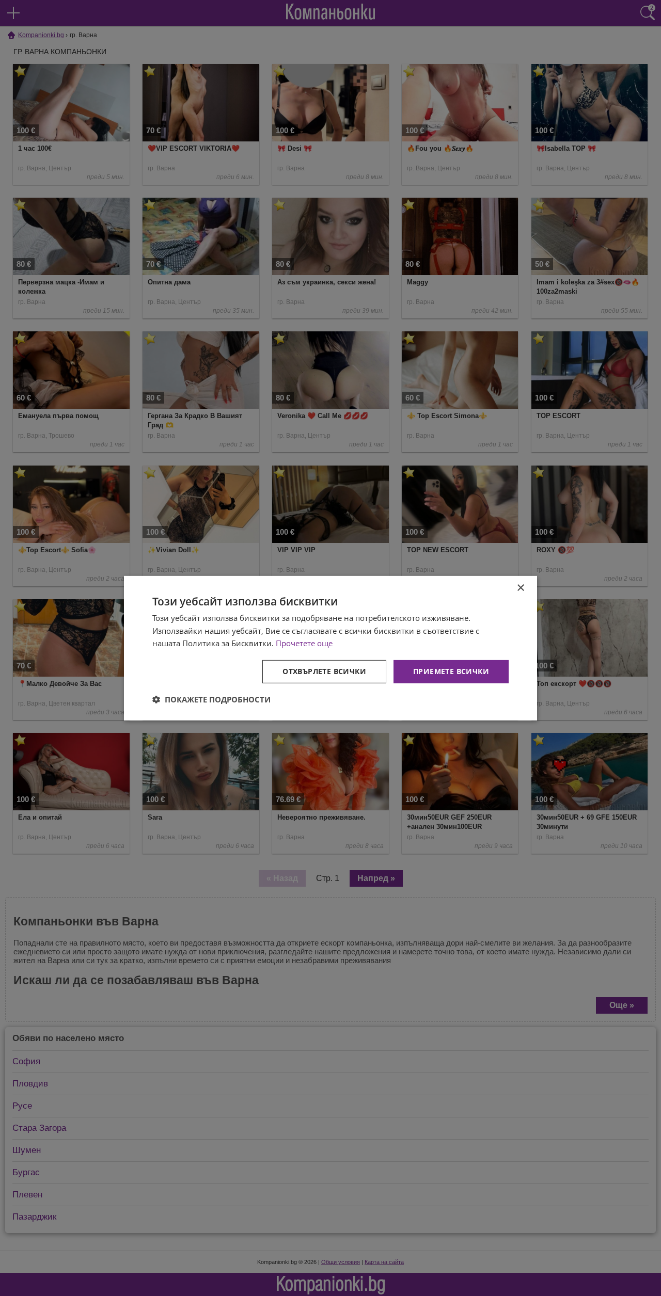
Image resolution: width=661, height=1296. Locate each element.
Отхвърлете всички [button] (324, 671)
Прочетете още (304, 643)
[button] (211, 699)
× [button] (520, 587)
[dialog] (330, 647)
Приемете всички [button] (451, 671)
